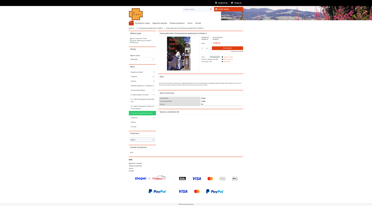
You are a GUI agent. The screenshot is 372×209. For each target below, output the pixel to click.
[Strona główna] (136, 13)
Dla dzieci (133, 81)
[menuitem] (142, 23)
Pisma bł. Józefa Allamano (138, 90)
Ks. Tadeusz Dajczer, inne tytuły (140, 95)
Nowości (133, 122)
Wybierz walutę (135, 55)
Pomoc (131, 168)
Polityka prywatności (135, 166)
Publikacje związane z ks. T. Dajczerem (141, 86)
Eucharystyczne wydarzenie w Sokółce (142, 113)
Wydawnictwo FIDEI (213, 59)
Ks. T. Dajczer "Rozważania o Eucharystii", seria (142, 100)
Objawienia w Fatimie (137, 72)
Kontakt (131, 171)
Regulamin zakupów (135, 163)
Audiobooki (134, 118)
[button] (227, 57)
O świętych (134, 76)
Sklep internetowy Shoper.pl (186, 204)
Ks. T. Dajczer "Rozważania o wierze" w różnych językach (141, 107)
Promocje (133, 127)
